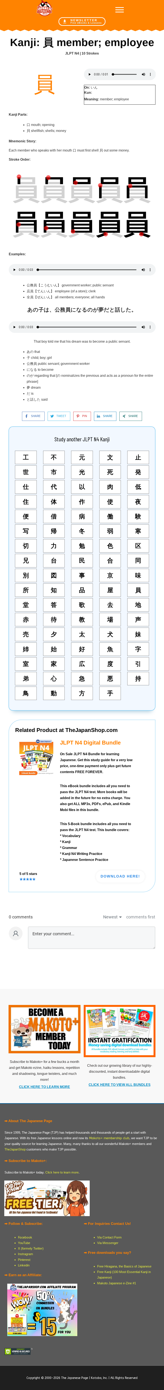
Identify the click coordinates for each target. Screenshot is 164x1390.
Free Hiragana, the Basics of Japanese (124, 1266)
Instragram (25, 1254)
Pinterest (24, 1260)
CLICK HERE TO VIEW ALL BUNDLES (120, 1085)
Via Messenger (107, 1243)
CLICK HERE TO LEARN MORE (44, 1087)
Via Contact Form (109, 1237)
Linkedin (23, 1265)
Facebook (25, 1237)
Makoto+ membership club (109, 1138)
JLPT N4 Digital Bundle (90, 742)
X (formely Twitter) (31, 1248)
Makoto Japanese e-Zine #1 (116, 1283)
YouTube (24, 1243)
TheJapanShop (15, 1149)
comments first (140, 916)
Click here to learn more (62, 1172)
